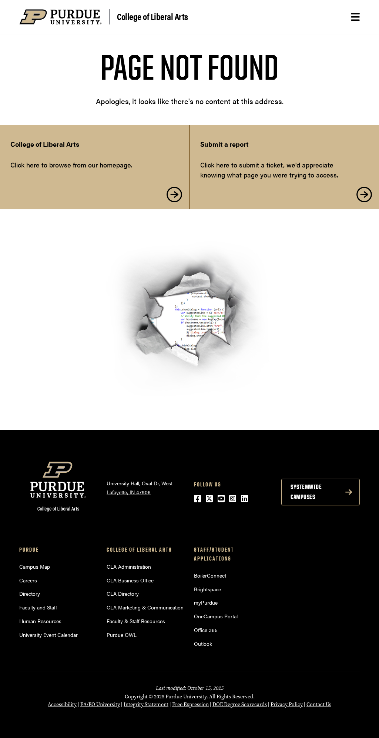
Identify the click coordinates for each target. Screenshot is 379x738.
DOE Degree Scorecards (239, 704)
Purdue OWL (122, 634)
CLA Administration (129, 566)
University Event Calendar (48, 634)
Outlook (203, 643)
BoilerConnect (210, 575)
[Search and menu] (355, 17)
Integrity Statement (146, 704)
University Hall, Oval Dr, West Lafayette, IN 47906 (139, 487)
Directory (29, 593)
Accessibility (62, 704)
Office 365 (206, 630)
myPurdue (206, 602)
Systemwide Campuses (306, 492)
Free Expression (190, 704)
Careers (28, 580)
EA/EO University (100, 704)
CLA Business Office (130, 580)
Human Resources (40, 621)
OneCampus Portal (216, 616)
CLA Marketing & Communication (145, 607)
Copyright (136, 696)
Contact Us (318, 704)
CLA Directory (123, 593)
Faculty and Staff (38, 607)
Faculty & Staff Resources (136, 621)
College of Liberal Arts (152, 16)
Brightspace (207, 589)
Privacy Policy (287, 704)
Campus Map (34, 566)
